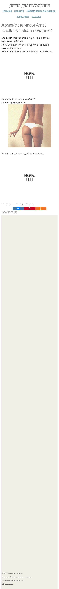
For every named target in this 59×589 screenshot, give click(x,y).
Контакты (5, 577)
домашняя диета (28, 204)
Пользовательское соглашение (21, 577)
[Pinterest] (29, 208)
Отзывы (36, 16)
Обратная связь (7, 584)
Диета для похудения (29, 5)
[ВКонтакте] (18, 208)
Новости (19, 10)
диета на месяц (15, 204)
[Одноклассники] (40, 208)
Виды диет (23, 16)
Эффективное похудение (40, 10)
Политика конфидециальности (12, 580)
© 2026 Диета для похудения (12, 573)
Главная (7, 10)
